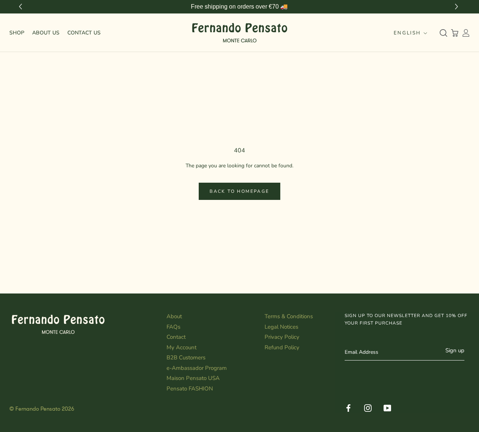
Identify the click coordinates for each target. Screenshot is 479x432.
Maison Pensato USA (193, 378)
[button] (457, 7)
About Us (46, 32)
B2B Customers (186, 357)
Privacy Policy (282, 337)
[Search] (443, 33)
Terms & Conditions (289, 316)
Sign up (454, 350)
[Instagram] (368, 407)
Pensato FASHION (190, 388)
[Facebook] (348, 407)
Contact (176, 337)
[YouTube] (387, 407)
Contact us (84, 32)
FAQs (173, 327)
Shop (16, 32)
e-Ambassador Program (197, 368)
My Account (181, 347)
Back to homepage (239, 191)
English (407, 33)
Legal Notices (281, 327)
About (174, 316)
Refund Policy (282, 347)
